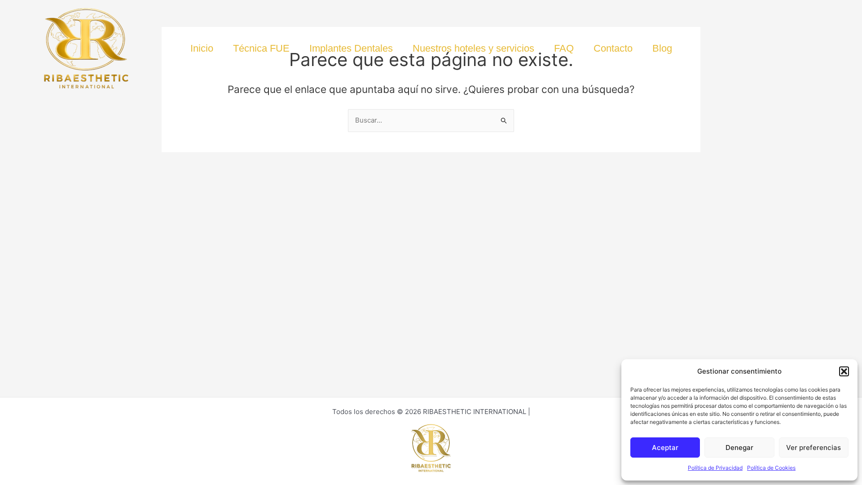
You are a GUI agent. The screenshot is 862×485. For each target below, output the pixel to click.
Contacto (613, 48)
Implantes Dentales (351, 48)
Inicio (201, 48)
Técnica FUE (261, 48)
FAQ (564, 48)
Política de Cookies (771, 467)
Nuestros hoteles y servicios (473, 48)
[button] (844, 371)
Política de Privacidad (715, 467)
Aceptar (665, 447)
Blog (662, 48)
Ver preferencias (813, 447)
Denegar (739, 447)
